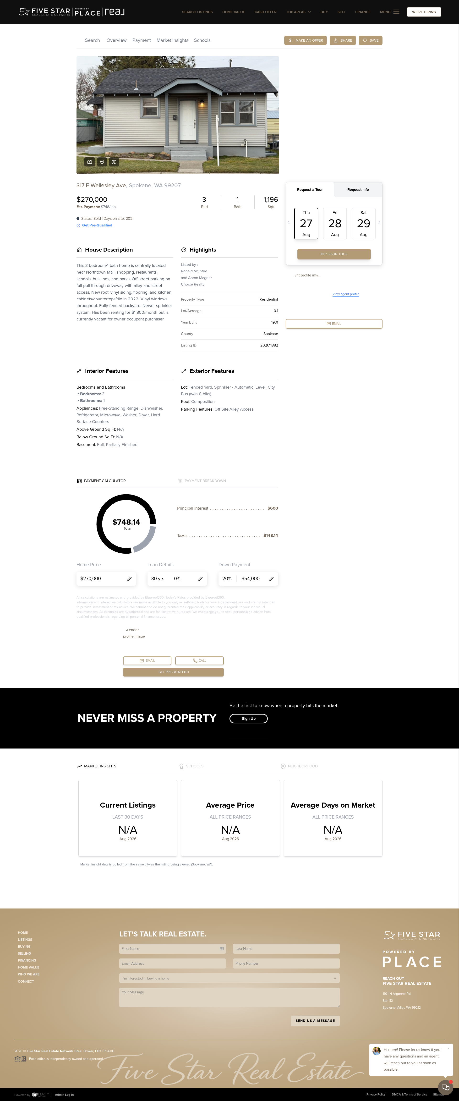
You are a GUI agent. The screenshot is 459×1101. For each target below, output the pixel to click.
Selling (24, 954)
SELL (342, 12)
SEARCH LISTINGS (197, 12)
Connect (26, 982)
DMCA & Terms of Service (409, 1094)
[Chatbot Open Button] (445, 1087)
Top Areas (296, 12)
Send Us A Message (315, 1021)
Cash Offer (266, 12)
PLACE (109, 1051)
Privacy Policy (376, 1094)
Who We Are (28, 974)
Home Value (233, 12)
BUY (324, 12)
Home (23, 933)
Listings (25, 940)
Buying (24, 947)
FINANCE (363, 12)
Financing (27, 960)
